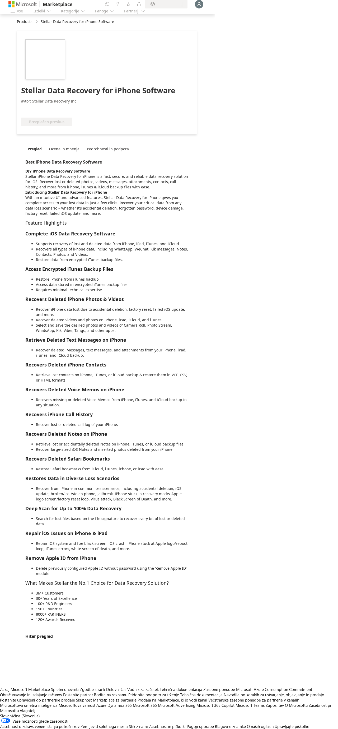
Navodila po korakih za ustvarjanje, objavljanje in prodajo (274, 694)
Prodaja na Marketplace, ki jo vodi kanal (172, 700)
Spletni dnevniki (65, 689)
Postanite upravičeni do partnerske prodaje (37, 700)
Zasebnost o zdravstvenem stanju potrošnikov (39, 726)
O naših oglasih (260, 726)
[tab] (36, 149)
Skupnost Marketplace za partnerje (106, 700)
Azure (101, 705)
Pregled (35, 148)
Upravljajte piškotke (292, 726)
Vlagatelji (28, 710)
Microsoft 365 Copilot (215, 705)
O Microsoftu (296, 705)
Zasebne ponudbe (219, 689)
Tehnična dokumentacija (181, 689)
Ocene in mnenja (64, 148)
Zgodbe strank (92, 689)
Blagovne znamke (230, 726)
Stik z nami (138, 726)
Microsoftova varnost (77, 705)
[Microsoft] (22, 4)
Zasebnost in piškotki (167, 726)
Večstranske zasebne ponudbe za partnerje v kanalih (253, 700)
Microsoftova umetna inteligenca (29, 705)
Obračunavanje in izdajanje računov (31, 694)
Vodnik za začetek (143, 689)
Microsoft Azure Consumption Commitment (274, 689)
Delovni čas (116, 689)
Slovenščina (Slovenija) (20, 715)
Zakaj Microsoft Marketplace (25, 689)
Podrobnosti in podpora (108, 148)
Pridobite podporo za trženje (153, 694)
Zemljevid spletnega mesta (104, 726)
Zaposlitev (275, 705)
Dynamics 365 (119, 705)
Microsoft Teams (250, 705)
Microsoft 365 (145, 705)
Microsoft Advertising (176, 705)
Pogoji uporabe (200, 726)
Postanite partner (78, 694)
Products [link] (24, 21)
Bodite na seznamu (110, 694)
